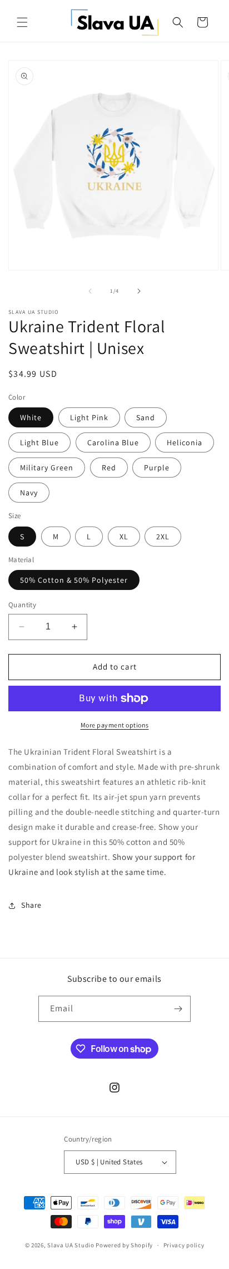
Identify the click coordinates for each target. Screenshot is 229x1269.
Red (109, 468)
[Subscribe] (178, 1009)
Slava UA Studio (70, 1245)
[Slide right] (139, 291)
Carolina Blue (113, 442)
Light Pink (89, 417)
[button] (22, 22)
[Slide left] (90, 291)
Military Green (46, 468)
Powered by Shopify (124, 1245)
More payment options (115, 725)
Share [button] (31, 905)
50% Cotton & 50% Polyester (74, 580)
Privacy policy (184, 1245)
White (31, 417)
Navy (29, 493)
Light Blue (39, 442)
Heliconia (184, 442)
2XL (163, 537)
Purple (157, 468)
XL (124, 537)
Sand (145, 417)
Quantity (22, 604)
